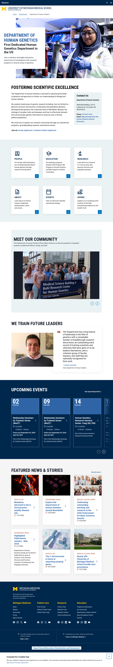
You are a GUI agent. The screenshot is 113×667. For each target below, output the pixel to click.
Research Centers (62, 612)
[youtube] (25, 622)
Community (16, 612)
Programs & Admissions (84, 607)
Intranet (79, 618)
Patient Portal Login (43, 612)
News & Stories (17, 618)
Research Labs (62, 609)
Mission (15, 609)
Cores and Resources (64, 615)
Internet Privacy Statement (18, 663)
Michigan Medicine (22, 603)
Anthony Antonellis (70, 365)
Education (82, 603)
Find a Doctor (41, 607)
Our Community (82, 609)
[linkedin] (66, 622)
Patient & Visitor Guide (44, 609)
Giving (15, 615)
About (15, 607)
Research (61, 603)
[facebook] (14, 622)
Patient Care (43, 603)
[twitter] (21, 622)
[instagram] (18, 622)
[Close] (109, 656)
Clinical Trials (61, 607)
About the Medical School (85, 615)
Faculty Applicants (25, 130)
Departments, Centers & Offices (86, 612)
